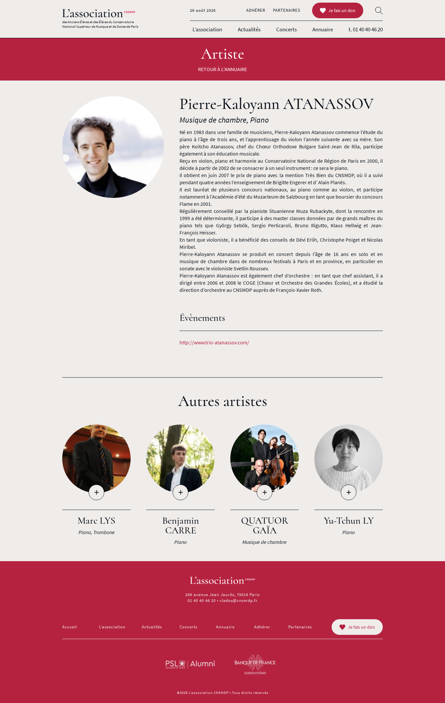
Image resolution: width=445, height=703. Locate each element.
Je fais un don (341, 10)
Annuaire (322, 29)
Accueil (69, 627)
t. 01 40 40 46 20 (366, 29)
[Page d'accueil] (98, 13)
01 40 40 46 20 (202, 600)
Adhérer (255, 10)
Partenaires (286, 10)
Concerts (286, 29)
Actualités (249, 29)
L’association (207, 29)
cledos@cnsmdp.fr (239, 600)
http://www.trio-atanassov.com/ (214, 342)
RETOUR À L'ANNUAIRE (222, 69)
